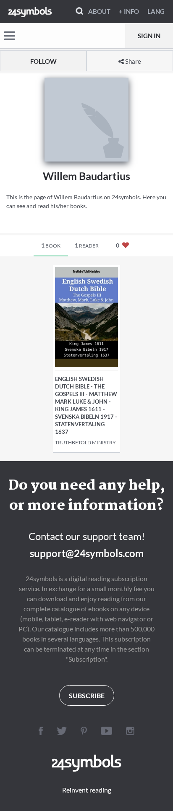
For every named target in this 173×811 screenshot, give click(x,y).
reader (87, 245)
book (50, 245)
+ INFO (129, 11)
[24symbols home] (30, 11)
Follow (43, 61)
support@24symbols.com (87, 553)
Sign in (149, 35)
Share (132, 61)
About (99, 11)
